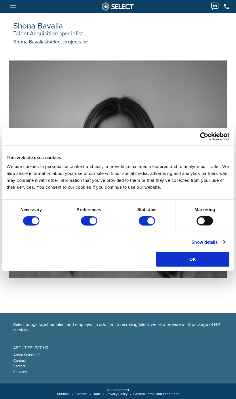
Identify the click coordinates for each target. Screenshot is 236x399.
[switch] (89, 220)
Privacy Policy (116, 394)
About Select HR (26, 355)
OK (192, 259)
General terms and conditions (156, 394)
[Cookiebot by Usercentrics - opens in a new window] (204, 136)
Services (20, 372)
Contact (19, 360)
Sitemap (63, 394)
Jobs (97, 394)
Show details (204, 241)
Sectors (19, 366)
